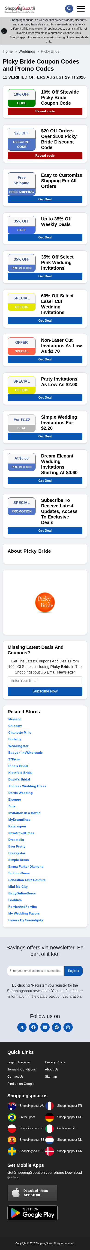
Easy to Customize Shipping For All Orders (61, 181)
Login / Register (18, 1062)
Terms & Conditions (21, 1069)
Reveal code (45, 111)
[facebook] (33, 1027)
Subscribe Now (45, 691)
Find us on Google (20, 1083)
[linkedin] (45, 1027)
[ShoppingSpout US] (20, 8)
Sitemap (51, 1076)
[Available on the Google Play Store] (32, 1212)
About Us (51, 1069)
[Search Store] (69, 9)
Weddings (26, 51)
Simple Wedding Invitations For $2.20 (59, 423)
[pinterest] (56, 1027)
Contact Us (15, 1076)
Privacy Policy (55, 1062)
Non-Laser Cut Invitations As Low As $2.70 (61, 346)
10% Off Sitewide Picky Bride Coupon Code (60, 97)
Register (73, 971)
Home (8, 51)
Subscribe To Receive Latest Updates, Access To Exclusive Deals (59, 511)
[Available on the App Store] (32, 1193)
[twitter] (22, 1027)
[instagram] (68, 1027)
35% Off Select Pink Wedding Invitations (57, 262)
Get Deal (45, 199)
